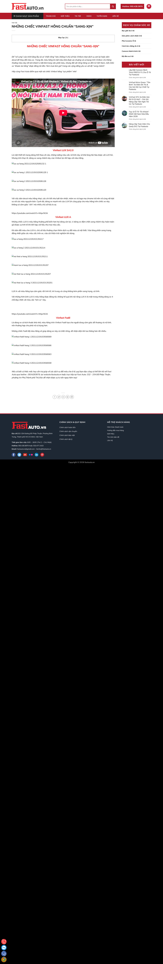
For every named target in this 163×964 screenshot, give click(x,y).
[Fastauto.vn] (27, 6)
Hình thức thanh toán (115, 427)
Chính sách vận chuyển (68, 431)
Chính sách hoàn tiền (67, 427)
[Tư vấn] (4, 941)
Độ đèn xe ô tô (127, 56)
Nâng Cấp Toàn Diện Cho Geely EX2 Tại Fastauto (139, 125)
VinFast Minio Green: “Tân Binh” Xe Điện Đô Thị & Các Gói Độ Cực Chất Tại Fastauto (139, 86)
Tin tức (78, 16)
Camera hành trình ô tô (131, 51)
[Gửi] (113, 6)
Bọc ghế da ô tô (128, 31)
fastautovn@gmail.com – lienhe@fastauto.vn (34, 449)
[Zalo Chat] (4, 947)
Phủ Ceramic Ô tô (129, 41)
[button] (149, 6)
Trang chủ (50, 16)
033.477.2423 (38, 446)
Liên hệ (115, 16)
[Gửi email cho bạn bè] (63, 397)
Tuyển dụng (102, 16)
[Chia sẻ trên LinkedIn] (72, 397)
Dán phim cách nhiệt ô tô (132, 36)
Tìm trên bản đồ (113, 437)
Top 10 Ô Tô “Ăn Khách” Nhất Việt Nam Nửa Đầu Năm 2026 (139, 114)
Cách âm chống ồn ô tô (131, 46)
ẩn (67, 37)
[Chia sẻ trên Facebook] (55, 397)
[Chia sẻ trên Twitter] (59, 397)
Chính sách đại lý (65, 439)
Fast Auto (25, 71)
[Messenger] (4, 953)
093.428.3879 (23, 446)
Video (88, 16)
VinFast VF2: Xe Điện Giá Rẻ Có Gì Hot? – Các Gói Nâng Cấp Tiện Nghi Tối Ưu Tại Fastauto (139, 100)
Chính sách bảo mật (67, 435)
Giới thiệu (65, 16)
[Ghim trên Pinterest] (68, 397)
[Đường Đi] (4, 959)
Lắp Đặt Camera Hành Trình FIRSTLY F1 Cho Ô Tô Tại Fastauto (140, 72)
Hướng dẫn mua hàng (115, 430)
